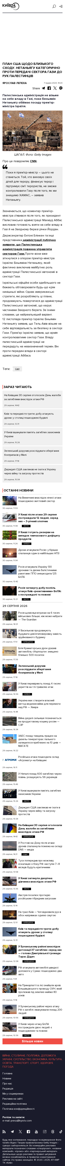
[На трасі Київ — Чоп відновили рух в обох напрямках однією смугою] (9, 915)
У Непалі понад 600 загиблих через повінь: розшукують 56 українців (40, 775)
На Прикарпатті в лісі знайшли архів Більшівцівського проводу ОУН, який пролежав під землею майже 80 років (40, 990)
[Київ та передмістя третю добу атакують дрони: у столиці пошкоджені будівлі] (9, 931)
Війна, (6, 1055)
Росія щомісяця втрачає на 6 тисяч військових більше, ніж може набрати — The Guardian (40, 616)
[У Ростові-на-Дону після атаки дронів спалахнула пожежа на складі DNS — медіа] (9, 845)
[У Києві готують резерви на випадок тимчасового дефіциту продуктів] (9, 535)
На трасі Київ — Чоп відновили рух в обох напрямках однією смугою (39, 913)
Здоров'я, (46, 1063)
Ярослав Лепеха (14, 83)
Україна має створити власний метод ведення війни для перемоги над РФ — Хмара (39, 704)
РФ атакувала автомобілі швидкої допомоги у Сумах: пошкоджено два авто (40, 971)
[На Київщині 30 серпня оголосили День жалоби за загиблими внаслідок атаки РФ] (9, 828)
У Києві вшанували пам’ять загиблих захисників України (39, 792)
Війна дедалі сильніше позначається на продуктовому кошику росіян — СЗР (39, 721)
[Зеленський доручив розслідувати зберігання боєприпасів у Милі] (9, 669)
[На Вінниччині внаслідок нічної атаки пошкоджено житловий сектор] (9, 500)
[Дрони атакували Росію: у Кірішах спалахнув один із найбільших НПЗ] (9, 553)
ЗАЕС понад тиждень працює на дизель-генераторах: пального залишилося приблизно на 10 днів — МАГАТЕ (39, 741)
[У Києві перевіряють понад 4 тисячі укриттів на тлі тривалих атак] (9, 686)
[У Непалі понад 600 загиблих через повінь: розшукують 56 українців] (9, 776)
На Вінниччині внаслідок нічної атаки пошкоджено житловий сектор (39, 499)
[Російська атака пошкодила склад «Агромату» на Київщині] (9, 760)
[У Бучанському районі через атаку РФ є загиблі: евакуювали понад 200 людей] (9, 1009)
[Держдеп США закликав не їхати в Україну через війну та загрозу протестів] (9, 810)
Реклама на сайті (12, 1098)
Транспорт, (21, 1063)
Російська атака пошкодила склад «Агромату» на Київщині (38, 758)
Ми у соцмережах (13, 1093)
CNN (33, 161)
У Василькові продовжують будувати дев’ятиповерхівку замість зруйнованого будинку (40, 634)
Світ (17, 368)
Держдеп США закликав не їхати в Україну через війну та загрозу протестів (39, 811)
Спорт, (35, 1063)
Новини (6, 1078)
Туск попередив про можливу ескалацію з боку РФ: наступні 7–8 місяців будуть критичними (39, 864)
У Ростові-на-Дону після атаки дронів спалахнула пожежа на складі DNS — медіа (40, 846)
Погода (8, 1066)
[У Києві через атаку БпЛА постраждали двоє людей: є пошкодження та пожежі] (9, 1027)
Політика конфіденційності (18, 1109)
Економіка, (40, 1059)
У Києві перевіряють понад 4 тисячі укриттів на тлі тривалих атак (39, 685)
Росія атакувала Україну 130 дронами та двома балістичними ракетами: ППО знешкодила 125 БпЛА (37, 572)
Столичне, (18, 1055)
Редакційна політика (14, 1103)
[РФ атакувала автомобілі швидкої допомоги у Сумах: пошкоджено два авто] (9, 970)
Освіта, (7, 1063)
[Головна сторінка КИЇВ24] (10, 6)
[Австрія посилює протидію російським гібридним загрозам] (9, 898)
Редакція (7, 1088)
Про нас (7, 1083)
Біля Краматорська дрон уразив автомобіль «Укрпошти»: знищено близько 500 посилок (38, 652)
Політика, (33, 1055)
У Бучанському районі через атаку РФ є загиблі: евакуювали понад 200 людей (40, 1010)
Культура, (55, 1059)
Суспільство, (22, 1059)
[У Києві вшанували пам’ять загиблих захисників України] (9, 793)
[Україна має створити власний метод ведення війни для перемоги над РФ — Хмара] (9, 703)
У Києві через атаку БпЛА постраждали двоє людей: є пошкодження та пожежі (35, 1027)
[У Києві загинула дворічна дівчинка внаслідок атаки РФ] (9, 881)
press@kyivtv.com (21, 1120)
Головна (7, 1073)
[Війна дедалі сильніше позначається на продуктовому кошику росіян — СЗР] (9, 721)
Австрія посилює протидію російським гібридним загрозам (37, 896)
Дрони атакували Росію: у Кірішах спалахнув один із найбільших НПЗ (38, 551)
